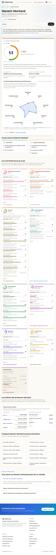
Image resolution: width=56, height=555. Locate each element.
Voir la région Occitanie (8, 442)
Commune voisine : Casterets (37, 450)
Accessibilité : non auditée (48, 551)
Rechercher (32, 521)
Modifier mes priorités (20, 132)
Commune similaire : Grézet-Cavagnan (12, 463)
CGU (30, 546)
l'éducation (34, 153)
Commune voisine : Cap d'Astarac (11, 446)
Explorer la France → (48, 509)
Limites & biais (5, 543)
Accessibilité (32, 543)
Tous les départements (34, 525)
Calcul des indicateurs (7, 539)
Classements (40, 2)
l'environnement (9, 150)
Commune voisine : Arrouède (37, 442)
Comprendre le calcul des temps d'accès (29, 33)
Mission (31, 536)
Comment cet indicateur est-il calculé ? (10, 184)
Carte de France (33, 528)
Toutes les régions (33, 523)
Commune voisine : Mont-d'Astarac (11, 450)
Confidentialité (32, 541)
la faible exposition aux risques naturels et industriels (15, 146)
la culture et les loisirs (37, 150)
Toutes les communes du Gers (10, 454)
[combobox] (24, 2)
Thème (51, 24)
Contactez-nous (6, 546)
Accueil (3, 6)
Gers (8, 6)
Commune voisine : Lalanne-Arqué (38, 446)
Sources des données (7, 541)
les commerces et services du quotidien (39, 146)
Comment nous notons (7, 536)
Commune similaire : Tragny (36, 454)
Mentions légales (33, 539)
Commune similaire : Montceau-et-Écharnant (38, 463)
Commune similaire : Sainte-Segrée (38, 458)
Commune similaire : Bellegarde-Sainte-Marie (12, 458)
